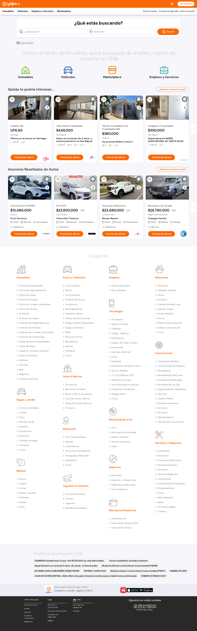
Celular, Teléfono (120, 333)
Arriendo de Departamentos (34, 322)
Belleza (21, 471)
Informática (117, 338)
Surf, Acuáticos (119, 489)
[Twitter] (144, 606)
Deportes (115, 467)
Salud (160, 502)
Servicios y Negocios (168, 443)
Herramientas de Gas (169, 384)
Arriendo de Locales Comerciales (36, 332)
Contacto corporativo (29, 616)
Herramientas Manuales (170, 380)
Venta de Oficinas (28, 299)
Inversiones (163, 450)
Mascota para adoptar (170, 322)
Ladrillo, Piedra (165, 398)
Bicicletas (116, 475)
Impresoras (117, 347)
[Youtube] (154, 606)
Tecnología (116, 311)
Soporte (27, 612)
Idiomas (69, 441)
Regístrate (28, 622)
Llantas (69, 346)
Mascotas (161, 277)
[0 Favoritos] (12, 99)
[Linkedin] (149, 606)
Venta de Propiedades (31, 285)
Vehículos (22, 11)
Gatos (161, 295)
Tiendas (76, 611)
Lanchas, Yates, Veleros (77, 398)
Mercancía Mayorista (122, 510)
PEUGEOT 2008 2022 (95, 571)
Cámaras (116, 328)
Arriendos (24, 313)
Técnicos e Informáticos (77, 450)
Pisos (22, 417)
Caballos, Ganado (167, 290)
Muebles (23, 426)
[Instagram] (140, 606)
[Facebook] (135, 606)
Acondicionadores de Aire (125, 384)
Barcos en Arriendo (75, 389)
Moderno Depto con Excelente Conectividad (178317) (137, 571)
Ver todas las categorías (78, 606)
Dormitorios (25, 431)
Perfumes (24, 497)
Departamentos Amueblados (34, 341)
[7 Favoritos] (58, 99)
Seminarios (71, 460)
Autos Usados (72, 285)
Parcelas (23, 364)
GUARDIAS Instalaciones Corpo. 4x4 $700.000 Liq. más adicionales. (69, 560)
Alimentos (163, 285)
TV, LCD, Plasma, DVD (122, 375)
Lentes (22, 488)
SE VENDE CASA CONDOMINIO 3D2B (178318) (57, 571)
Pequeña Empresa (167, 464)
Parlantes (116, 361)
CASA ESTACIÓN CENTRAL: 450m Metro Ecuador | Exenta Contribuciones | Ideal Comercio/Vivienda (85, 576)
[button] (47, 108)
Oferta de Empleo (120, 285)
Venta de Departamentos (32, 290)
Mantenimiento (165, 417)
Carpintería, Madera (168, 361)
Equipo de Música (74, 327)
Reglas (50, 620)
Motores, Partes (73, 336)
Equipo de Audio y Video (124, 342)
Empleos (114, 277)
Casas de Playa (27, 346)
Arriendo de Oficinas (30, 327)
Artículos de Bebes (29, 407)
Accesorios (71, 304)
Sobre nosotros (30, 605)
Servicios (162, 407)
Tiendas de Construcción (171, 421)
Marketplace (64, 11)
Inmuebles (8, 11)
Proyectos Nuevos (28, 378)
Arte (113, 427)
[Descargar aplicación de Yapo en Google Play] (146, 590)
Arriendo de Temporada (31, 336)
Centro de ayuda (187, 11)
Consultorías (164, 478)
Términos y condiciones (53, 606)
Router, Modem (119, 370)
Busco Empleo (118, 290)
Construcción (163, 353)
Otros (22, 449)
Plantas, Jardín (26, 421)
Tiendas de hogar (28, 440)
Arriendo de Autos (75, 299)
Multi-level (163, 455)
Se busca (24, 435)
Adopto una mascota (169, 327)
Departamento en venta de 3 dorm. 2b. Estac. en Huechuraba (66, 565)
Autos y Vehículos (74, 277)
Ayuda (26, 608)
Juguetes (70, 503)
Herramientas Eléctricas (170, 375)
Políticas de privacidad (57, 611)
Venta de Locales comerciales (35, 304)
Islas (21, 369)
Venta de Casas (27, 295)
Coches (69, 498)
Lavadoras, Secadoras (123, 389)
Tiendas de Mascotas (169, 304)
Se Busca (70, 350)
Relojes (22, 502)
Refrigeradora (118, 393)
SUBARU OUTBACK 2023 (153, 576)
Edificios (23, 360)
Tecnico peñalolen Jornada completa (128, 560)
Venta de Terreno (28, 308)
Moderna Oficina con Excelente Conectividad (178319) (129, 565)
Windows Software (121, 380)
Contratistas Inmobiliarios (171, 365)
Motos (68, 290)
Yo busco (70, 407)
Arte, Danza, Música (75, 436)
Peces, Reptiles (165, 313)
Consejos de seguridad (168, 11)
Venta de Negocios (168, 474)
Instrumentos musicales (123, 432)
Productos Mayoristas (169, 460)
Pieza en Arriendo (28, 355)
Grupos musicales (120, 441)
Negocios (24, 374)
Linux (114, 356)
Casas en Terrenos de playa (33, 350)
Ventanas (24, 445)
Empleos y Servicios (43, 11)
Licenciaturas (72, 446)
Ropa (22, 506)
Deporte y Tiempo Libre (124, 480)
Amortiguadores (73, 308)
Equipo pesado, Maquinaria (79, 322)
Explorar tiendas (150, 11)
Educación (69, 429)
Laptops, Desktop (121, 351)
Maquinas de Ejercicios (123, 484)
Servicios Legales (167, 506)
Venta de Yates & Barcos (78, 403)
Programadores (166, 488)
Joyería (23, 483)
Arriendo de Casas (29, 318)
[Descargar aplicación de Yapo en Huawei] (123, 590)
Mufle (68, 332)
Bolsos (22, 478)
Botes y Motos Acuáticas (78, 393)
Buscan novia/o (166, 308)
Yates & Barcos (72, 376)
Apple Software (119, 324)
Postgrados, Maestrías (77, 455)
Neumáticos (71, 341)
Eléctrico (162, 393)
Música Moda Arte (120, 419)
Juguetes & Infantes (76, 486)
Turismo (162, 511)
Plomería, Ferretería (168, 403)
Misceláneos (164, 370)
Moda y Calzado (27, 492)
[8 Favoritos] (103, 99)
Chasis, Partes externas (77, 318)
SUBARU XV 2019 (178, 571)
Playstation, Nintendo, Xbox (126, 365)
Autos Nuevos (72, 295)
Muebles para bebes (76, 507)
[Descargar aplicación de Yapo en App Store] (133, 590)
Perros (161, 318)
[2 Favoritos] (12, 179)
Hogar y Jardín (26, 399)
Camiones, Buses (74, 313)
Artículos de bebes (75, 494)
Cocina (22, 412)
